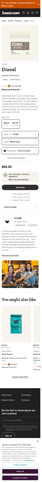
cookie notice (29, 460)
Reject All (20, 471)
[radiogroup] (20, 124)
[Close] (37, 441)
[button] (28, 13)
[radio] (20, 158)
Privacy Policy (10, 429)
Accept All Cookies (20, 478)
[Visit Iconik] (7, 221)
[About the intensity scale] (21, 89)
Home (4, 21)
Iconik (26, 21)
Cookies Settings (20, 465)
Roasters (18, 21)
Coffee (10, 21)
